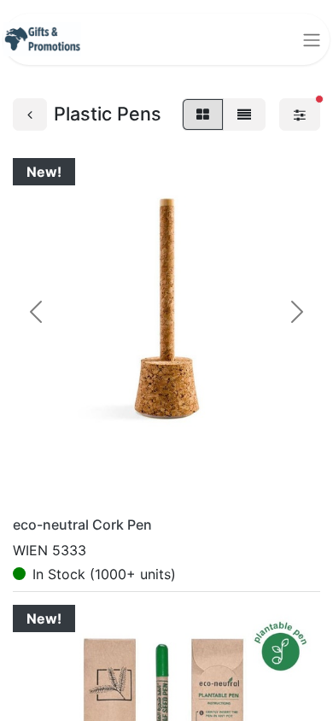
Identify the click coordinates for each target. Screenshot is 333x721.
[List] (244, 114)
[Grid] (203, 114)
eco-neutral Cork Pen (82, 524)
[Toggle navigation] (312, 39)
